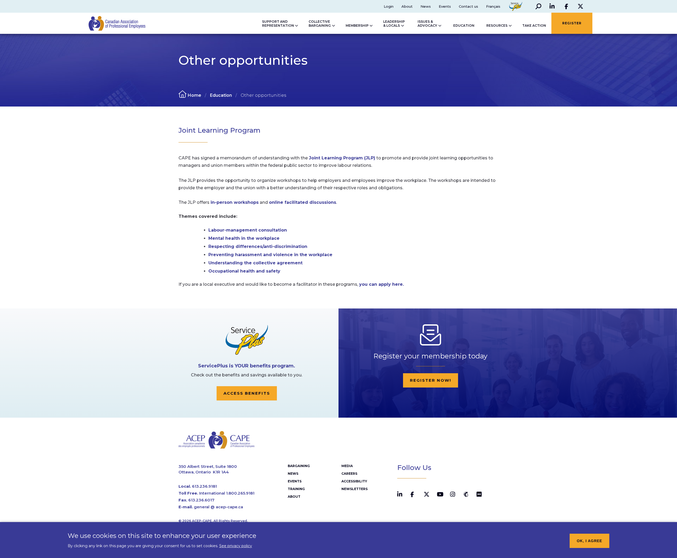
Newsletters (354, 489)
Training (296, 489)
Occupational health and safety (244, 271)
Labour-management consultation (247, 230)
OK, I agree (589, 541)
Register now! (430, 380)
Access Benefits (246, 393)
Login (389, 6)
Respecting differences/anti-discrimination (257, 246)
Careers (349, 474)
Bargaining (299, 466)
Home (194, 95)
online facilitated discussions (302, 202)
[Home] (112, 23)
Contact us (468, 6)
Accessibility (354, 481)
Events (445, 6)
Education (221, 95)
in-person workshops (235, 202)
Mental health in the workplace (244, 238)
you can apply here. (381, 284)
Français (493, 6)
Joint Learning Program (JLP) (342, 157)
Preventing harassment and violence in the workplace (270, 254)
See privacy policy (235, 545)
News (425, 6)
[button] (538, 6)
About (407, 6)
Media (347, 466)
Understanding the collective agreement (255, 262)
